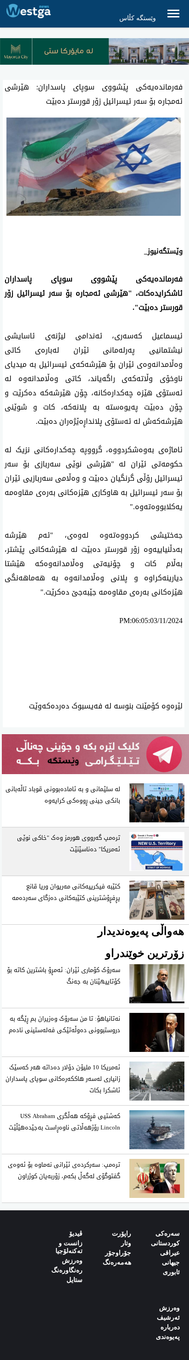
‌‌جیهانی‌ (171, 1262)
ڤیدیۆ (76, 1233)
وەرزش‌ (169, 1307)
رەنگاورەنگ (67, 1270)
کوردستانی (165, 1243)
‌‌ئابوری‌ (171, 1272)
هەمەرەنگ (117, 1262)
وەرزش (72, 1260)
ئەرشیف (168, 1317)
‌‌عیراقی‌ (170, 1252)
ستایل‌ (75, 1279)
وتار (126, 1243)
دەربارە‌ (170, 1327)
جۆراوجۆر (118, 1252)
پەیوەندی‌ (168, 1336)
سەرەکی (168, 1233)
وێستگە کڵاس (137, 18)
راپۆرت (121, 1233)
